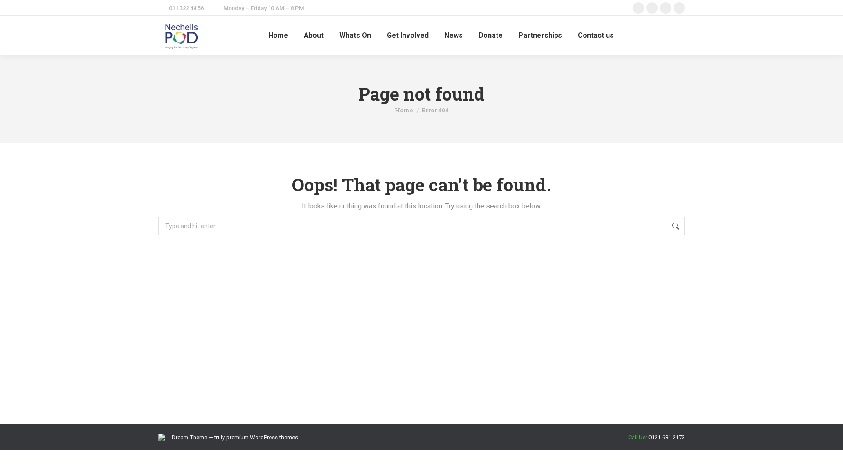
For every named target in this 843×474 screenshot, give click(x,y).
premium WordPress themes (262, 437)
